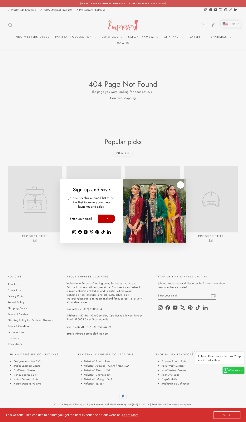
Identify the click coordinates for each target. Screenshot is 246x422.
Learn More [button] (130, 415)
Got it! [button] (227, 415)
